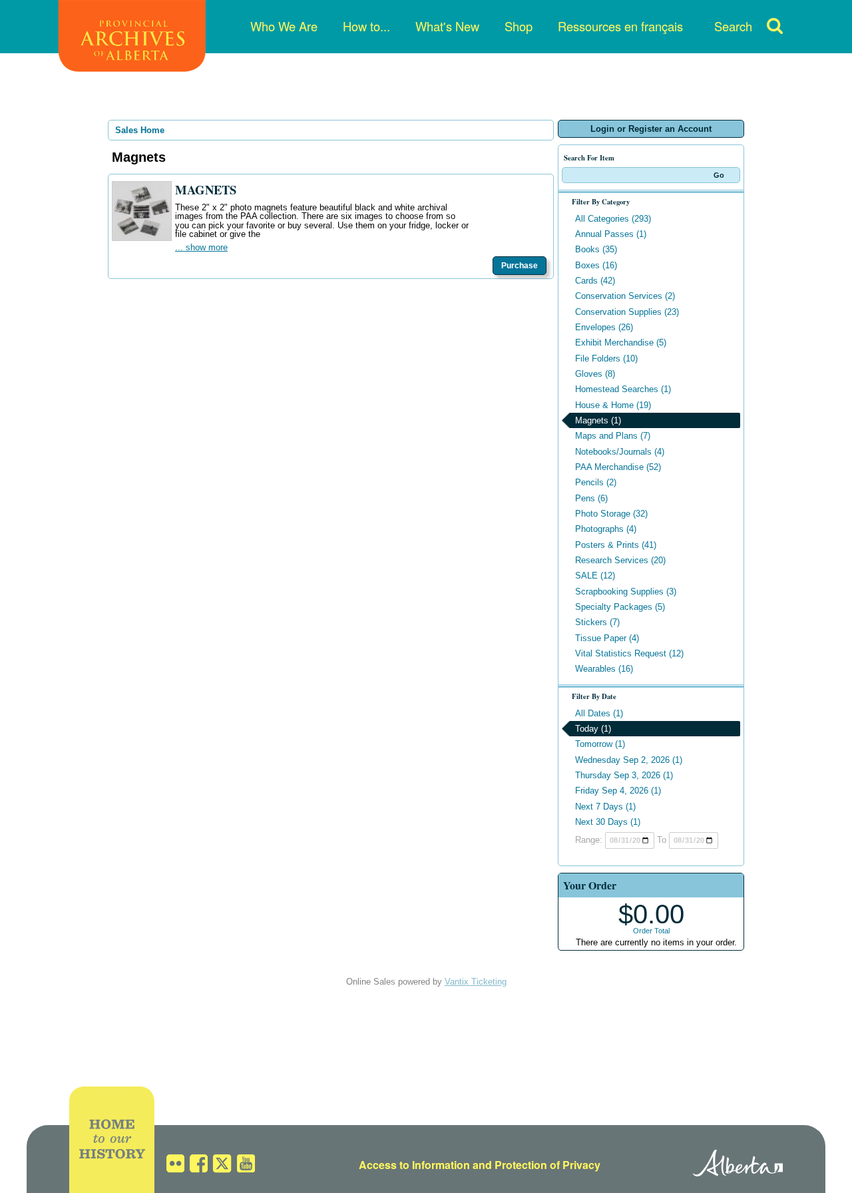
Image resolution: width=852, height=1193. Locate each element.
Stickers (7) (597, 622)
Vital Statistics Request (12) (629, 653)
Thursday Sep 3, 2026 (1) (624, 775)
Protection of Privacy (547, 1164)
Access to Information (414, 1164)
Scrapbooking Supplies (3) (625, 591)
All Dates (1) (599, 713)
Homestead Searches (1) (623, 389)
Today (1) (593, 729)
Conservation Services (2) (625, 296)
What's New (447, 26)
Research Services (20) (620, 560)
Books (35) (596, 249)
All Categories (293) (613, 219)
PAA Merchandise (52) (618, 467)
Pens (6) (591, 498)
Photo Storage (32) (611, 514)
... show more (201, 247)
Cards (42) (595, 281)
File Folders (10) (606, 358)
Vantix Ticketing (476, 982)
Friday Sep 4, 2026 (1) (618, 791)
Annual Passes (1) (610, 234)
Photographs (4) (605, 529)
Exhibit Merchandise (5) (620, 343)
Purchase (519, 265)
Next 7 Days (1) (605, 807)
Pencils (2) (595, 482)
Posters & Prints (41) (615, 545)
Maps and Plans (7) (612, 436)
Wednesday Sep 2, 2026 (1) (628, 760)
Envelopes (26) (604, 327)
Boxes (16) (596, 265)
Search (733, 26)
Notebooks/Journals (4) (619, 452)
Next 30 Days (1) (607, 822)
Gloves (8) (595, 374)
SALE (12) (595, 576)
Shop (518, 26)
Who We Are (284, 26)
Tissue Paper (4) (607, 638)
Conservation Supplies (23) (627, 312)
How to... (366, 26)
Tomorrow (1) (600, 744)
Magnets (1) (598, 420)
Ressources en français (620, 26)
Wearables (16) (604, 669)
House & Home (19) (613, 405)
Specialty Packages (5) (620, 607)
